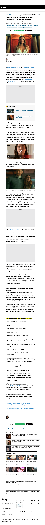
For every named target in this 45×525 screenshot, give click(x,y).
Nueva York (14, 10)
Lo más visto (9, 432)
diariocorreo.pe (35, 519)
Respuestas (33, 500)
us (31, 503)
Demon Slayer (31, 10)
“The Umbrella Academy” (16, 386)
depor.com (23, 519)
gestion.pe (18, 519)
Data (38, 503)
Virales (32, 508)
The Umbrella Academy (11, 428)
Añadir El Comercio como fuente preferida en (29, 14)
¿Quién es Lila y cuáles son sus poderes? (24, 110)
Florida (4, 10)
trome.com (29, 519)
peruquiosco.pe (5, 521)
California (7, 10)
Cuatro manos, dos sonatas (38, 10)
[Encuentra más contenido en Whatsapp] (11, 30)
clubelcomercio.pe (11, 519)
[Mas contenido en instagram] (25, 512)
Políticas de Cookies (19, 502)
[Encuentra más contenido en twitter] (9, 30)
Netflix (23, 428)
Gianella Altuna (9, 61)
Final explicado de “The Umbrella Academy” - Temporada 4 (24, 117)
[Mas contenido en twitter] (22, 512)
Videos (38, 500)
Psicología (18, 10)
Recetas (38, 508)
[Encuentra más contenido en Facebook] (7, 30)
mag (10, 521)
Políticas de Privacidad (20, 500)
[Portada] (4, 501)
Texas (11, 10)
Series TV (19, 428)
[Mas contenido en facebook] (20, 512)
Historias (32, 511)
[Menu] (2, 7)
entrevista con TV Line (14, 229)
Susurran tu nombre (25, 10)
